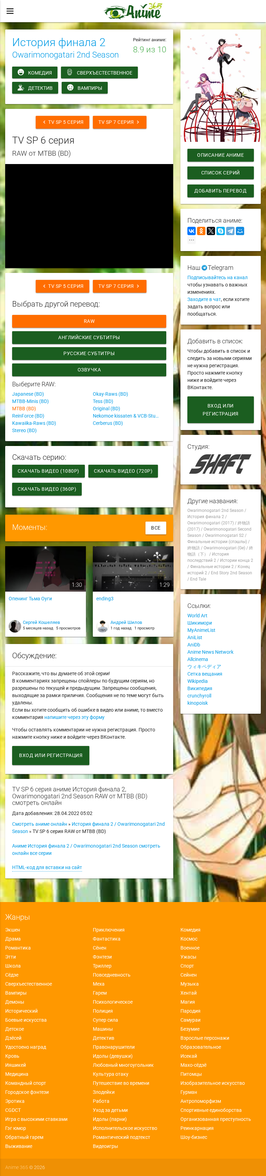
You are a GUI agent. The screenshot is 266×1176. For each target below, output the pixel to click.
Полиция (103, 1011)
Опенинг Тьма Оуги (30, 598)
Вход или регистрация (50, 755)
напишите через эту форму (74, 717)
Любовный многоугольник (123, 1065)
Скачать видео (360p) (47, 489)
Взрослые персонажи (204, 1038)
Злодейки (104, 1092)
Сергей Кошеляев (41, 622)
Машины (103, 1029)
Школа (13, 966)
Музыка (189, 984)
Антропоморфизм (200, 1101)
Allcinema (197, 659)
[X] (211, 231)
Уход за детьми (110, 1110)
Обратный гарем (24, 1137)
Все (156, 528)
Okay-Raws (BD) (110, 394)
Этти (10, 957)
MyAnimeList (201, 630)
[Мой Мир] (240, 231)
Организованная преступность (215, 1119)
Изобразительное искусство (212, 1083)
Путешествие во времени (121, 1083)
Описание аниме (220, 155)
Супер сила (105, 1020)
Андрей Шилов (126, 622)
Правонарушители (114, 1047)
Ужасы (188, 957)
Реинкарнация (197, 1128)
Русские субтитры (89, 353)
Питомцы (191, 1074)
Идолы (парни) (110, 1119)
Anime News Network (210, 652)
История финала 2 (59, 42)
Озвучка (89, 369)
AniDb (193, 644)
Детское (14, 1029)
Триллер (102, 966)
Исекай (188, 1056)
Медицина (16, 1074)
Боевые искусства (26, 1020)
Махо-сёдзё (193, 1065)
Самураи (190, 1020)
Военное (190, 948)
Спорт (187, 966)
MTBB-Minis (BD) (30, 401)
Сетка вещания (204, 674)
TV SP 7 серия (119, 122)
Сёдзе (11, 975)
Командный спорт (25, 1083)
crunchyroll (199, 695)
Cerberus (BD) (108, 423)
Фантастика (107, 939)
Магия (187, 1002)
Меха (99, 984)
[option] (45, 594)
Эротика (15, 1101)
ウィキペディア (204, 666)
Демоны (14, 1002)
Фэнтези (102, 957)
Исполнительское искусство (125, 1128)
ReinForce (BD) (28, 416)
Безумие (190, 1029)
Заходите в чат (204, 299)
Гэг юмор (15, 1128)
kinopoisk (197, 703)
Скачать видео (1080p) (48, 471)
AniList (194, 637)
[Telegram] (230, 231)
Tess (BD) (103, 401)
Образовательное (200, 1047)
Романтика (18, 948)
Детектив (40, 88)
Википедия (199, 688)
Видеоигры (105, 1146)
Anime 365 (16, 1167)
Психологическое (113, 1002)
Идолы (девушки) (113, 1056)
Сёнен (99, 948)
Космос (188, 939)
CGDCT (13, 1110)
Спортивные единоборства (211, 1110)
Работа (101, 1101)
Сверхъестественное (104, 73)
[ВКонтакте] (191, 231)
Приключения (109, 930)
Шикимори (199, 623)
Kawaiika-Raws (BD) (34, 423)
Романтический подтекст (121, 1137)
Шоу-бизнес (193, 1137)
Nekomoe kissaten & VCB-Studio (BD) (129, 416)
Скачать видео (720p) (123, 471)
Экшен (12, 930)
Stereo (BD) (24, 430)
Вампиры (90, 88)
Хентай (188, 993)
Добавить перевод (220, 191)
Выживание (18, 1146)
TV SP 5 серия (62, 122)
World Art (197, 615)
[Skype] (220, 231)
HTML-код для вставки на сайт (47, 867)
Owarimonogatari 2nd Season (65, 55)
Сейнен (188, 975)
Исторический (21, 1011)
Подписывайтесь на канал (217, 277)
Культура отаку (110, 1074)
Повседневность (112, 975)
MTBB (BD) (24, 408)
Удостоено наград (25, 1047)
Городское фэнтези (27, 1092)
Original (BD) (106, 408)
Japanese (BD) (28, 394)
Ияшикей (15, 1065)
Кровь (12, 1056)
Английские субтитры (89, 337)
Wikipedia (197, 681)
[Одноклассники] (201, 231)
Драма (13, 939)
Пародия (190, 1011)
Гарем (100, 993)
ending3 (105, 598)
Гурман (188, 1092)
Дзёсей (13, 1038)
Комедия (40, 73)
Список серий (220, 172)
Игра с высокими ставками (36, 1119)
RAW (89, 321)
